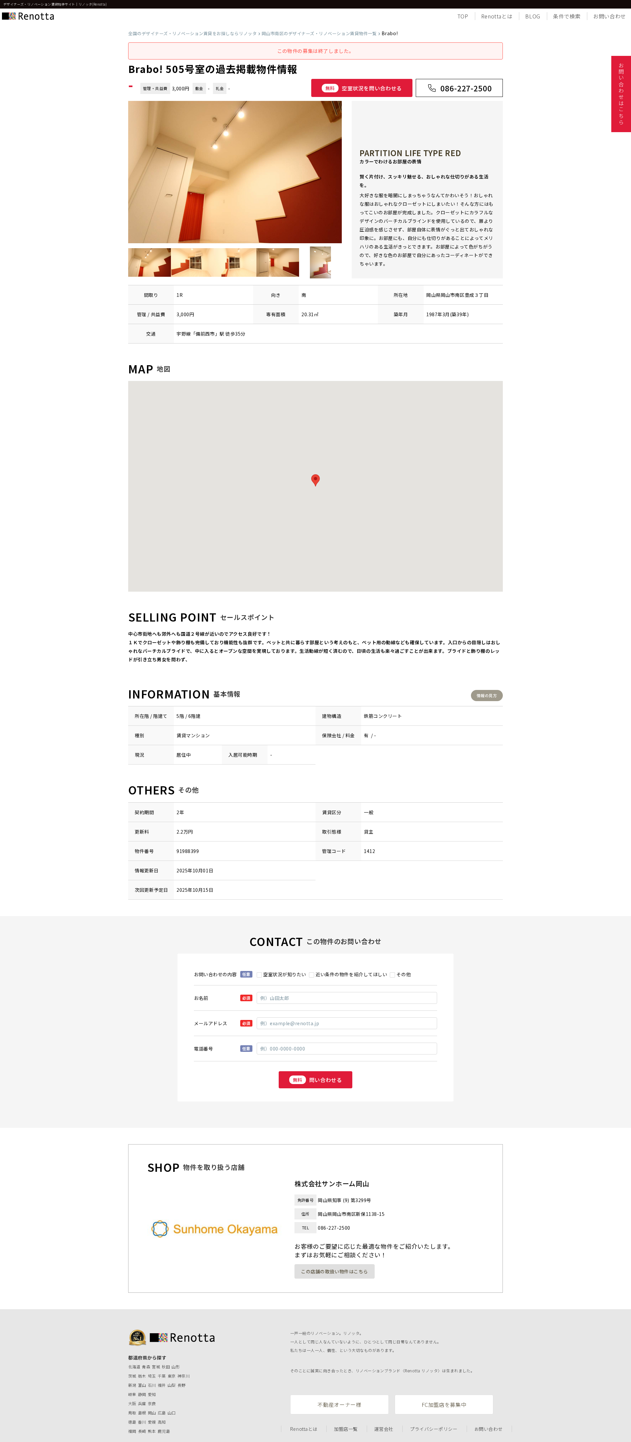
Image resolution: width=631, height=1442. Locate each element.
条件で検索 (566, 16)
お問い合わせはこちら (621, 94)
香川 (142, 1422)
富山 (142, 1385)
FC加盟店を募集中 (444, 1404)
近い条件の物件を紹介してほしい (351, 974)
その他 (403, 974)
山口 (172, 1412)
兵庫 (142, 1403)
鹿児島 (164, 1431)
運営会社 (383, 1429)
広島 (162, 1412)
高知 (162, 1422)
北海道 (134, 1366)
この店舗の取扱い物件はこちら (334, 1271)
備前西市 (205, 333)
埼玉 (152, 1376)
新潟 (132, 1385)
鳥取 (132, 1412)
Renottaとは (497, 16)
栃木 (142, 1376)
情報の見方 (487, 695)
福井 (162, 1385)
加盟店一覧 (346, 1429)
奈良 (152, 1403)
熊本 (152, 1431)
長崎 (142, 1431)
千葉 (162, 1376)
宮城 (156, 1366)
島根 (142, 1412)
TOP (462, 16)
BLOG (532, 16)
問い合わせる (317, 1080)
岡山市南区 (453, 295)
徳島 (132, 1422)
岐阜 (132, 1394)
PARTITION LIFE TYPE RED (410, 152)
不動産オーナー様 (339, 1404)
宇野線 (183, 333)
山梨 (172, 1385)
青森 (146, 1366)
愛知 (152, 1394)
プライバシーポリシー (434, 1429)
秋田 (166, 1366)
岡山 (152, 1412)
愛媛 (152, 1422)
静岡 (142, 1394)
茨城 (132, 1376)
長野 (181, 1385)
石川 (152, 1385)
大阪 (132, 1403)
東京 (172, 1376)
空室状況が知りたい (284, 974)
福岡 (132, 1431)
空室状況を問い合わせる (363, 88)
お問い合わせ (609, 16)
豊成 (469, 295)
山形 (176, 1366)
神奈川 (183, 1376)
